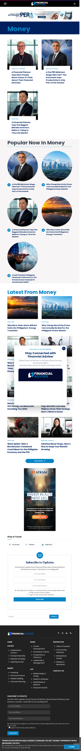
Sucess (10, 646)
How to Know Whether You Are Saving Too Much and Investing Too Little (20, 406)
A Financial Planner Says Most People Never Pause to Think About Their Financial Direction (22, 77)
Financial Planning (18, 69)
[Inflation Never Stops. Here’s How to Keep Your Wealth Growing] (56, 427)
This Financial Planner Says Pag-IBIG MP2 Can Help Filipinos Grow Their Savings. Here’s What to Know (55, 407)
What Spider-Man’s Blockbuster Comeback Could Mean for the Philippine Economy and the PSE (22, 448)
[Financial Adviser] (40, 3)
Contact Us (58, 671)
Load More (38, 461)
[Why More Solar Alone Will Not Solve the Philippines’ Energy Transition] (57, 211)
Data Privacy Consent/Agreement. (43, 748)
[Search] (74, 3)
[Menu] (5, 3)
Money (10, 668)
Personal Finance (52, 69)
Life (31, 669)
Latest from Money (31, 292)
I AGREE (71, 747)
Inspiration (58, 642)
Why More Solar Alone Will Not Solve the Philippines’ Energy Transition (57, 232)
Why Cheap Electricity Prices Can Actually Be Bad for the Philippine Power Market (59, 186)
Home (9, 642)
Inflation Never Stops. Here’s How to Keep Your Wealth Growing (56, 447)
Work (32, 642)
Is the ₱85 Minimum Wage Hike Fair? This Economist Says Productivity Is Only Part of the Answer (56, 77)
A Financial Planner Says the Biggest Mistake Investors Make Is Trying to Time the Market (21, 127)
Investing (15, 119)
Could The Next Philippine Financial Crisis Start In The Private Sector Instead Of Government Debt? (24, 278)
